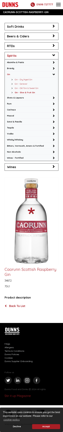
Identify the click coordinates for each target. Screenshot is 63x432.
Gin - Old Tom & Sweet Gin (26, 88)
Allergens (9, 347)
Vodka (10, 133)
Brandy (10, 68)
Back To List (16, 306)
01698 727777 (44, 4)
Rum (9, 103)
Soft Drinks (15, 26)
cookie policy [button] (12, 419)
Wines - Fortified (15, 158)
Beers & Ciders (18, 36)
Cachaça (11, 109)
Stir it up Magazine (18, 396)
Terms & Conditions (14, 351)
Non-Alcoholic (14, 152)
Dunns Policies (12, 354)
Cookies (9, 357)
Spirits (12, 56)
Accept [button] (46, 426)
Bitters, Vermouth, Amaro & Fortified (25, 146)
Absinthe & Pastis (15, 62)
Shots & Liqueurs (15, 97)
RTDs (11, 46)
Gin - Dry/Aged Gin (23, 79)
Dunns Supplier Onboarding (19, 361)
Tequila (10, 127)
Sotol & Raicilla (14, 121)
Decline (17, 426)
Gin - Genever (21, 84)
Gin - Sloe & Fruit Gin (25, 92)
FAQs (7, 343)
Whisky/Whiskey (15, 139)
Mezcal (10, 115)
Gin (8, 74)
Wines (11, 167)
